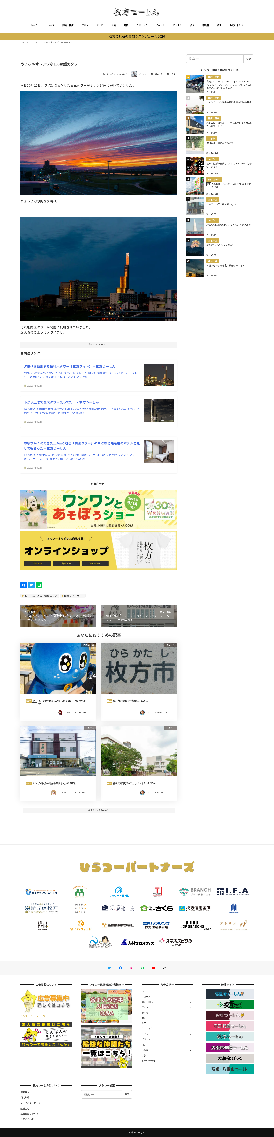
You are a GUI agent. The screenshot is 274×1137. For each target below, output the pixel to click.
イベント (160, 25)
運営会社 (24, 1108)
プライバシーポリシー (31, 1102)
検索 (248, 58)
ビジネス (177, 25)
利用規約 (24, 1097)
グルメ (85, 25)
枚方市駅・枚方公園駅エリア (40, 595)
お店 (113, 25)
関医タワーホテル (74, 595)
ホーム (34, 25)
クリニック (142, 25)
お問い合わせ (236, 25)
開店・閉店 (68, 25)
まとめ (99, 25)
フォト (174, 74)
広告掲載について (29, 1113)
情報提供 (24, 1092)
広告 (219, 25)
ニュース (50, 25)
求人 (192, 25)
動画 (126, 25)
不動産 (205, 25)
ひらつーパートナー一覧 (32, 1015)
